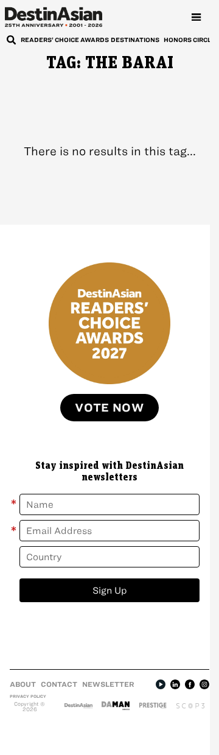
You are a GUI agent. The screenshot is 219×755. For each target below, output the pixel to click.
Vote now (109, 407)
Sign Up (109, 590)
